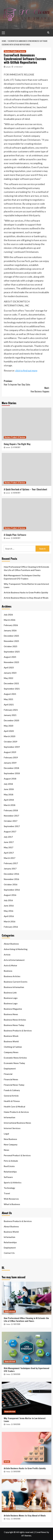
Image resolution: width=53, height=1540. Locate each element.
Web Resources (11, 1199)
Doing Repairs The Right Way (17, 444)
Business (8, 971)
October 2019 (10, 741)
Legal (6, 1133)
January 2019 (10, 763)
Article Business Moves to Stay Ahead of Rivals (26, 598)
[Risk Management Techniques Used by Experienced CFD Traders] (26, 1348)
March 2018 (9, 805)
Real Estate (9, 1166)
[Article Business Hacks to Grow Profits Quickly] (26, 1448)
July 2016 (8, 900)
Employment (10, 1068)
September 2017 (12, 826)
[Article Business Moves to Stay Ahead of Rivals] (26, 1495)
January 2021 (10, 715)
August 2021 (10, 694)
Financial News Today (14, 1085)
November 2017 (11, 815)
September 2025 (12, 651)
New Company (10, 1144)
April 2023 (9, 667)
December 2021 (11, 683)
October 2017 (10, 821)
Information (9, 1117)
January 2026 (10, 630)
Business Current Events (15, 981)
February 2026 (11, 625)
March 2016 (9, 921)
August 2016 (10, 895)
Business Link (10, 992)
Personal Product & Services (17, 1155)
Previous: (17, 382)
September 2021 (12, 688)
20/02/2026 (16, 1471)
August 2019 (10, 752)
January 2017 (10, 868)
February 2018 (11, 810)
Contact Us (9, 1253)
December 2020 (11, 720)
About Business (11, 944)
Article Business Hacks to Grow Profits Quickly (26, 592)
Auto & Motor (10, 965)
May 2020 (8, 725)
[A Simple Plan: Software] (26, 514)
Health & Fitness (12, 1101)
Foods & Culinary (12, 1090)
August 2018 (10, 778)
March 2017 (9, 858)
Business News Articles (15, 1019)
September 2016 (12, 890)
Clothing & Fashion (13, 1047)
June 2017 (9, 842)
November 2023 (11, 662)
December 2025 (11, 636)
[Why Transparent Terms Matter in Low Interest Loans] (26, 1398)
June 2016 (9, 905)
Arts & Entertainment (14, 960)
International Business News (17, 1123)
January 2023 (10, 673)
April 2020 (9, 731)
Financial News (11, 1079)
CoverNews (40, 1532)
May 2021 (8, 699)
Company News (11, 1052)
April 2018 (9, 800)
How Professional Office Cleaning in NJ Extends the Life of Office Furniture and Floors (26, 568)
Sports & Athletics (12, 1182)
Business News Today (14, 1025)
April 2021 (9, 704)
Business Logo (10, 998)
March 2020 (9, 736)
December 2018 (11, 768)
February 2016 (11, 927)
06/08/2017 (16, 493)
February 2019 (11, 757)
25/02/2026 (16, 1424)
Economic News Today (14, 1063)
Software (8, 1177)
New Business (10, 1139)
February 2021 (11, 710)
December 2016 (11, 874)
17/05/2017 (18, 67)
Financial (8, 1074)
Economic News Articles (15, 1057)
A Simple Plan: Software (15, 534)
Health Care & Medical (14, 1106)
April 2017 (9, 852)
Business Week (11, 1036)
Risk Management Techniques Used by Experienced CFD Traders (22, 577)
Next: (40, 389)
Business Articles (12, 976)
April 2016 (9, 916)
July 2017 (8, 837)
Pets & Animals (11, 1161)
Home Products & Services (16, 1112)
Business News (11, 1014)
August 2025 (10, 657)
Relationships (10, 1171)
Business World (11, 1041)
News (6, 1150)
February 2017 (11, 863)
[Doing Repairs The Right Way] (26, 424)
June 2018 (9, 789)
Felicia (8, 1324)
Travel (7, 1193)
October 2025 (10, 646)
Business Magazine (13, 1009)
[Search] (48, 32)
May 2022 (8, 678)
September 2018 (12, 773)
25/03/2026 (16, 1374)
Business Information (14, 987)
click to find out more (26, 370)
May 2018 (8, 794)
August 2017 (10, 831)
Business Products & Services (15, 51)
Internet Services (12, 1128)
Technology (9, 1188)
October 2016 (10, 884)
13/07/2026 (16, 1324)
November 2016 (11, 879)
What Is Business (12, 1204)
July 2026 (8, 614)
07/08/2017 (16, 447)
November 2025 (11, 641)
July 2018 (8, 784)
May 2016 (8, 911)
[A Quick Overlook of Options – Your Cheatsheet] (26, 469)
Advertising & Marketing (15, 949)
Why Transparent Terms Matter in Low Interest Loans (26, 585)
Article (7, 954)
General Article (11, 1095)
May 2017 (8, 847)
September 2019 (12, 747)
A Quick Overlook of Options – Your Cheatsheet (25, 489)
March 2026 (9, 620)
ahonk (8, 67)
